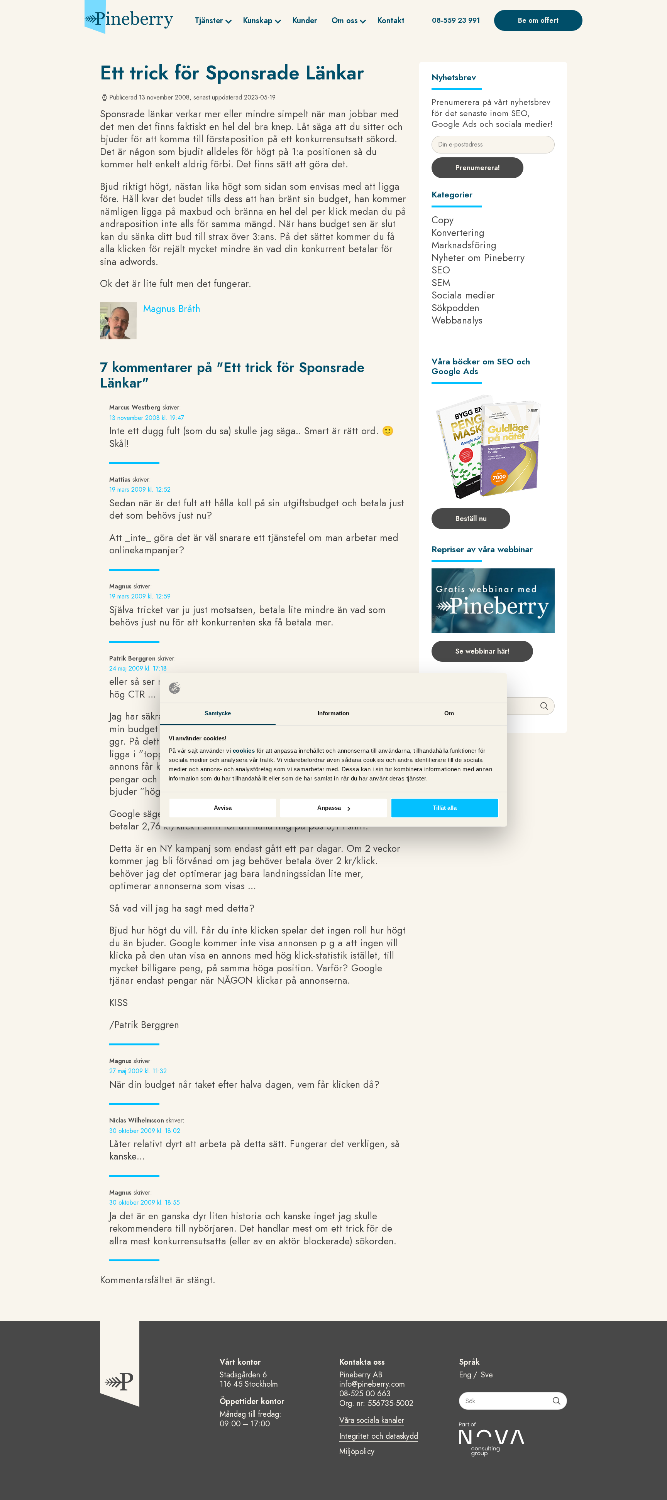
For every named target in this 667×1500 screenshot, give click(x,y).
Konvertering (458, 232)
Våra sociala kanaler (371, 1421)
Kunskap (258, 20)
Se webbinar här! (482, 651)
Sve (487, 1375)
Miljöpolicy (356, 1452)
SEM (441, 283)
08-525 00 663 (365, 1393)
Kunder (304, 20)
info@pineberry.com (372, 1384)
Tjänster (209, 20)
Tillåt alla (445, 808)
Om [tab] (449, 713)
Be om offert (538, 20)
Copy (443, 220)
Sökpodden (455, 308)
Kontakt (391, 20)
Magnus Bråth (171, 308)
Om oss (345, 20)
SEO (441, 270)
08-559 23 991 (456, 20)
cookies (245, 750)
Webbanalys (457, 320)
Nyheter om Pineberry (478, 258)
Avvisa (223, 808)
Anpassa (329, 808)
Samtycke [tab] (218, 713)
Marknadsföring (464, 245)
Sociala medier (463, 295)
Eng (465, 1375)
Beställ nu (471, 519)
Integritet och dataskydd (378, 1437)
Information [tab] (333, 713)
